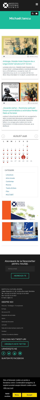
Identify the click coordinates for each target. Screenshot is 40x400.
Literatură (9, 175)
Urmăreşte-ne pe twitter (15, 344)
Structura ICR (6, 312)
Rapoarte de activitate (8, 315)
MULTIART (10, 195)
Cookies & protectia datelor (10, 334)
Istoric (3, 318)
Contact (4, 331)
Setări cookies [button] (7, 395)
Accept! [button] (29, 395)
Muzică (8, 185)
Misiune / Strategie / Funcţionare (12, 305)
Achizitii (4, 325)
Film (7, 191)
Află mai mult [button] (8, 388)
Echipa (4, 309)
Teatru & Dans (11, 188)
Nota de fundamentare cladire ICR (12, 328)
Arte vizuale (10, 178)
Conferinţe (10, 181)
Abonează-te (20, 276)
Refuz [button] (17, 395)
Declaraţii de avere (7, 321)
